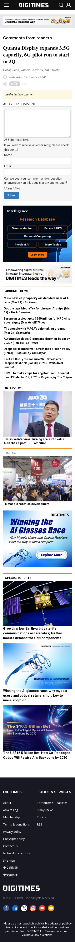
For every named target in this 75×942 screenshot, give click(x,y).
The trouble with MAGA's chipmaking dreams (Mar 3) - (34, 330)
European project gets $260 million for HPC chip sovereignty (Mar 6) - (37, 320)
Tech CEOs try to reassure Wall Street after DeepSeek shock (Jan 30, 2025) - (33, 363)
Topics (10, 453)
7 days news (45, 810)
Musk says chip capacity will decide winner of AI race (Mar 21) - (36, 300)
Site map (9, 860)
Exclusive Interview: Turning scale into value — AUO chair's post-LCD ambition (35, 441)
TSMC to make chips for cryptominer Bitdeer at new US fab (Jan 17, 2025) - (38, 375)
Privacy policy (12, 832)
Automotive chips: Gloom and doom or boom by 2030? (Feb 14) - (37, 341)
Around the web (17, 291)
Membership (11, 817)
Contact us (10, 846)
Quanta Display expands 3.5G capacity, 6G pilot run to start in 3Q (36, 54)
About (7, 803)
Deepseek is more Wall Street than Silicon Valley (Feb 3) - (37, 351)
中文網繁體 (10, 868)
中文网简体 (10, 875)
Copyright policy (14, 839)
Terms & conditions (16, 824)
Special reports (18, 578)
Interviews (13, 388)
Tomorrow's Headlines (52, 803)
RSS (39, 824)
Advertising (10, 810)
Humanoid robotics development (26, 504)
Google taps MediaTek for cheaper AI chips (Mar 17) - (37, 310)
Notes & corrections (17, 853)
